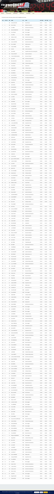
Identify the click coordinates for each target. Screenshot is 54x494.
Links (33, 13)
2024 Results (22, 13)
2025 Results (15, 13)
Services (2, 13)
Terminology (28, 13)
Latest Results (8, 13)
